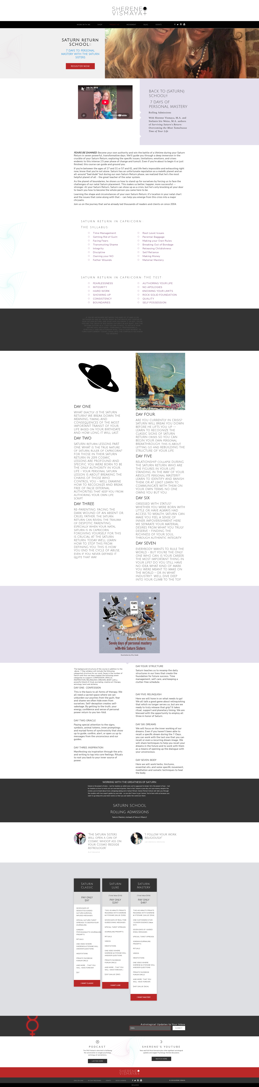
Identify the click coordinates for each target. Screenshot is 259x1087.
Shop (100, 24)
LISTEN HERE (97, 1061)
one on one (78, 1080)
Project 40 (114, 24)
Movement (131, 24)
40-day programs (94, 1080)
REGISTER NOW (80, 66)
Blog (146, 24)
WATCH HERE (161, 1059)
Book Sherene (121, 1080)
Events (159, 24)
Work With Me (83, 24)
